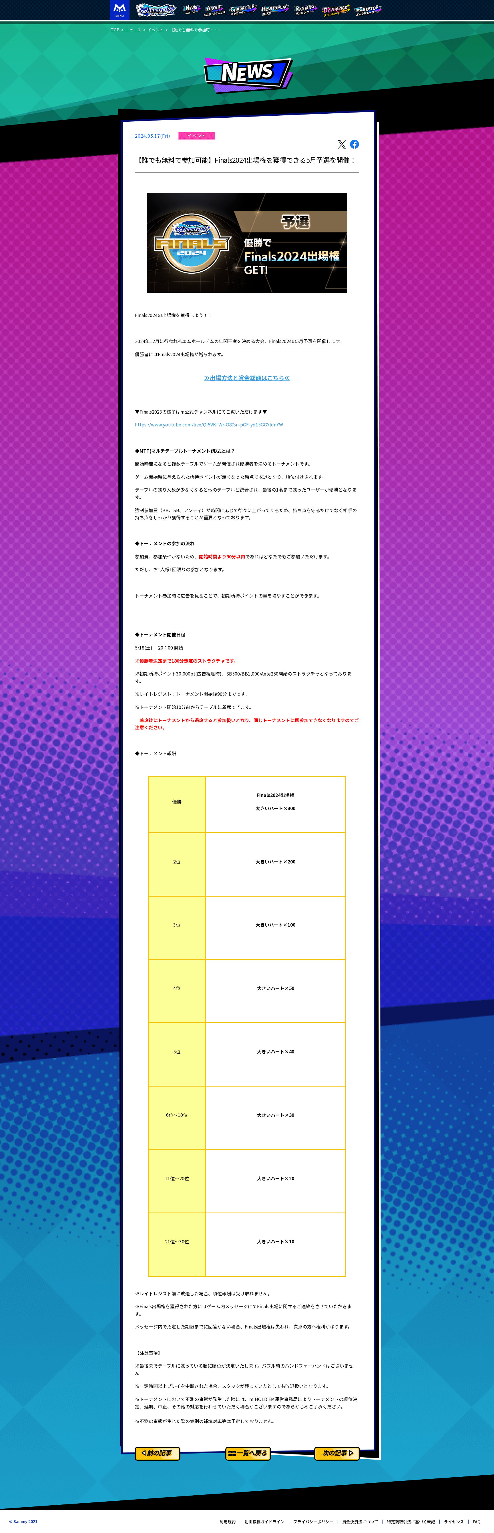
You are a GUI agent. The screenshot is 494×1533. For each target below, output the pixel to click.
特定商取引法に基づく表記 (411, 1521)
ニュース (133, 30)
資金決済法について (360, 1521)
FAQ (477, 1521)
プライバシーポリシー (313, 1521)
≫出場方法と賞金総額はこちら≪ (247, 378)
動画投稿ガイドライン (264, 1521)
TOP (115, 30)
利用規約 (228, 1521)
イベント (156, 30)
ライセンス (454, 1521)
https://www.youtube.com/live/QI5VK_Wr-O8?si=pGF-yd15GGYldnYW (209, 424)
